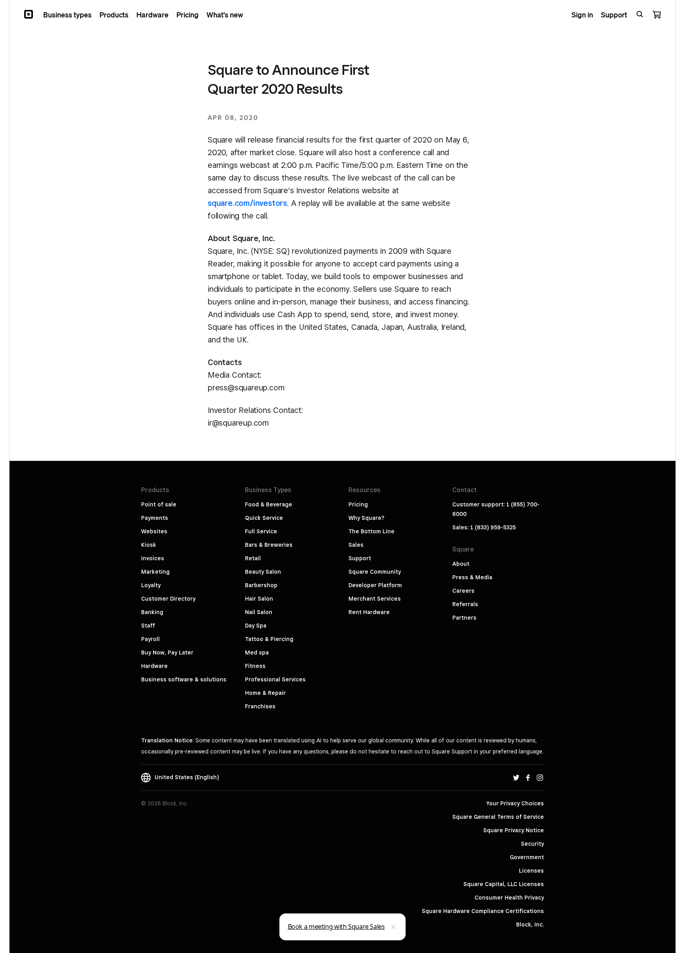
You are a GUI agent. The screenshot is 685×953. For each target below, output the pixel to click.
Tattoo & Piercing (269, 639)
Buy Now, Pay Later (167, 652)
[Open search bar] (640, 14)
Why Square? (366, 518)
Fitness (255, 666)
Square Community (374, 572)
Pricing (358, 504)
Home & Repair (265, 693)
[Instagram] (540, 777)
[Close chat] (394, 927)
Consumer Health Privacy (509, 897)
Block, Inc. (530, 924)
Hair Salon (259, 598)
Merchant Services (374, 598)
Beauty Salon (263, 572)
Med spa (257, 652)
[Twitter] (516, 777)
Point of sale (158, 504)
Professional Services (275, 679)
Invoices (152, 558)
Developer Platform (375, 585)
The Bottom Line (371, 531)
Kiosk (148, 545)
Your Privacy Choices (515, 803)
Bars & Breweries (269, 545)
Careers (463, 591)
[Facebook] (528, 777)
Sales (356, 545)
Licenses (531, 870)
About (460, 564)
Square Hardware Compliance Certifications (483, 911)
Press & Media (472, 577)
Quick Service (264, 518)
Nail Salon (258, 612)
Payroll (150, 639)
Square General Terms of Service (498, 817)
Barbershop (261, 585)
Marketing (155, 572)
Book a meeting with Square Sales (336, 926)
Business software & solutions (183, 679)
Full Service (261, 531)
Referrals (465, 604)
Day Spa (255, 625)
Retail (253, 558)
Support (359, 558)
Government (527, 857)
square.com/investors (247, 203)
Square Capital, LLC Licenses (503, 884)
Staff (148, 625)
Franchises (260, 706)
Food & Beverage (268, 504)
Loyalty (151, 585)
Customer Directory (168, 598)
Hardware (154, 666)
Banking (152, 612)
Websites (154, 531)
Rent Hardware (369, 612)
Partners (464, 617)
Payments (154, 518)
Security (532, 844)
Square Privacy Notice (513, 830)
